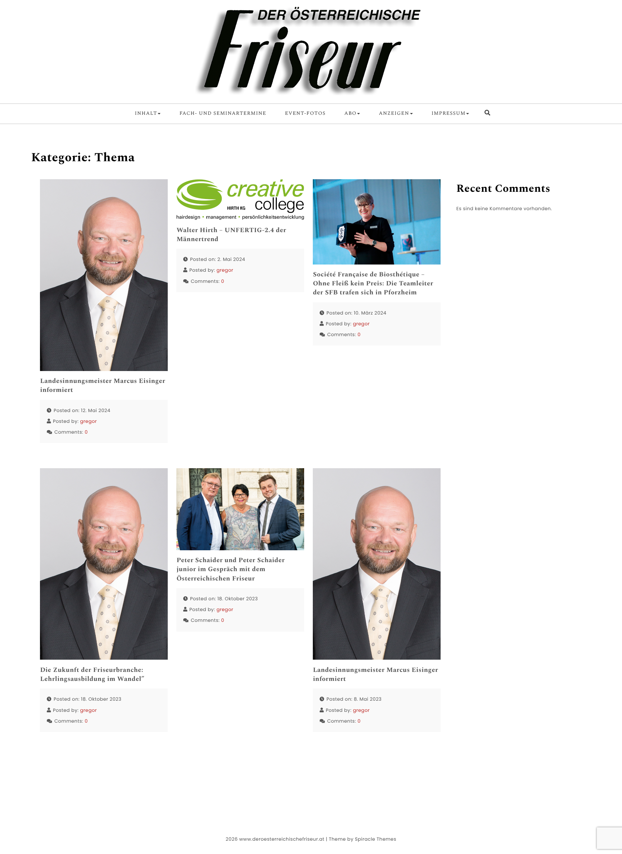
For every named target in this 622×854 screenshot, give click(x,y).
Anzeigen (394, 113)
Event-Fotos (305, 113)
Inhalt (146, 113)
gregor (88, 421)
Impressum (449, 113)
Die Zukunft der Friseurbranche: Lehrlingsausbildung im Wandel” (92, 675)
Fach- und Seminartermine (222, 113)
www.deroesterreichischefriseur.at (281, 839)
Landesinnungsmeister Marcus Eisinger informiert (102, 386)
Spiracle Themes (375, 839)
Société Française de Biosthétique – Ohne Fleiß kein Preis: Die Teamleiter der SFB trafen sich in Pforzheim (373, 284)
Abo (350, 113)
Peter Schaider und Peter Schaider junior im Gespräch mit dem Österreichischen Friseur (230, 569)
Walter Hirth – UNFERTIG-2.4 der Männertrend (231, 235)
